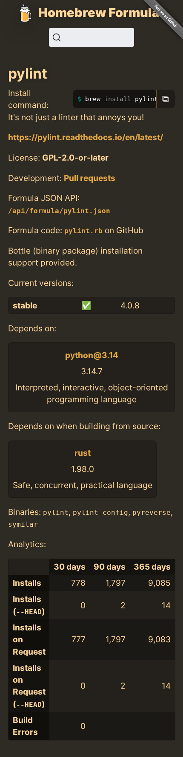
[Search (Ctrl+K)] (91, 37)
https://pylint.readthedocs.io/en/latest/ (85, 137)
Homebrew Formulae (102, 12)
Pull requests (89, 178)
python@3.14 (91, 355)
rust (82, 453)
